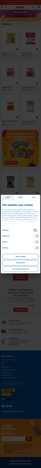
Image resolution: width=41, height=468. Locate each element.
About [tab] (33, 197)
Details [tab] (20, 197)
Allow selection (20, 262)
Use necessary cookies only (20, 269)
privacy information (11, 223)
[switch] (36, 236)
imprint (30, 221)
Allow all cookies (20, 256)
